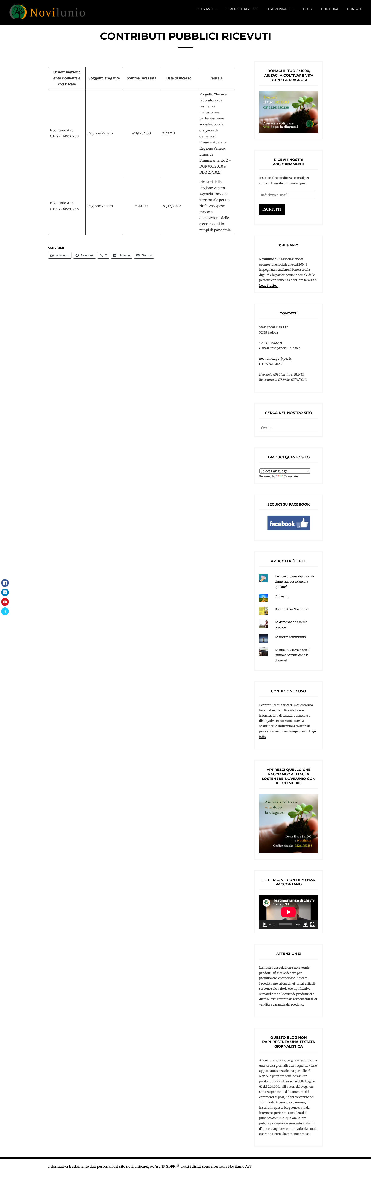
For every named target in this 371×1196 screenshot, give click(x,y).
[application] (288, 912)
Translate (291, 476)
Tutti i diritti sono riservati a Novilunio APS (216, 1166)
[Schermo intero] (312, 924)
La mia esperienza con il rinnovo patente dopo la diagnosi (292, 655)
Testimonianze (278, 9)
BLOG (307, 9)
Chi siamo (205, 9)
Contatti (354, 9)
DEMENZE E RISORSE (241, 9)
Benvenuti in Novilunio (291, 609)
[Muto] (305, 924)
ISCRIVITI (271, 209)
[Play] (265, 924)
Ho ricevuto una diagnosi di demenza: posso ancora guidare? (294, 581)
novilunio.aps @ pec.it (275, 359)
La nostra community (290, 637)
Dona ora (329, 9)
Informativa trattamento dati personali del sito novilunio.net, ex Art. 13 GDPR (111, 1166)
